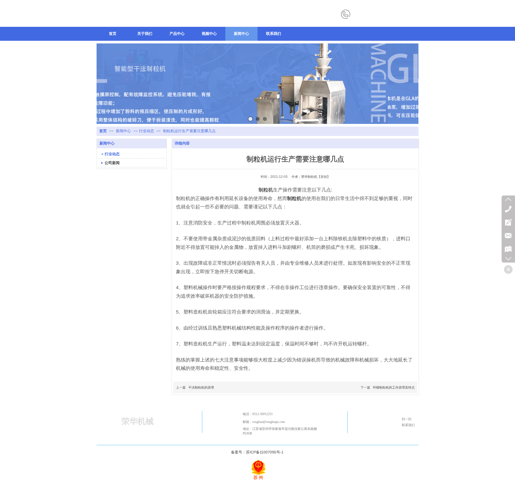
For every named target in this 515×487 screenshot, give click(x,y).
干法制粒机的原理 (201, 387)
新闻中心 (124, 131)
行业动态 (146, 131)
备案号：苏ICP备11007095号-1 (257, 452)
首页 (103, 131)
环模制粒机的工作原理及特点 (394, 387)
